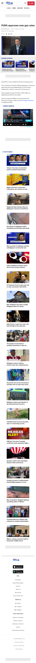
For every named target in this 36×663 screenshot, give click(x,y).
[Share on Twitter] (9, 34)
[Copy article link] (11, 34)
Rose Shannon (5, 29)
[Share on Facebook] (6, 34)
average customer (28, 100)
